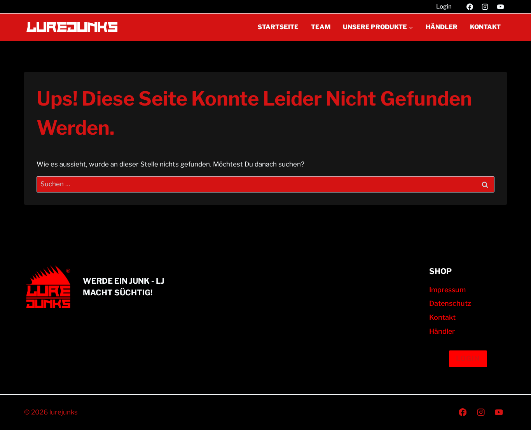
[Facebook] (470, 6)
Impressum (447, 290)
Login (444, 6)
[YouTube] (500, 6)
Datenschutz (450, 303)
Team (320, 27)
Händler (442, 27)
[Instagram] (485, 6)
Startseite (278, 27)
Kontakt (485, 27)
